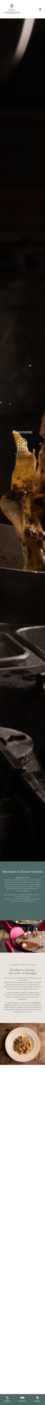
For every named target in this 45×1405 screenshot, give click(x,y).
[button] (40, 9)
